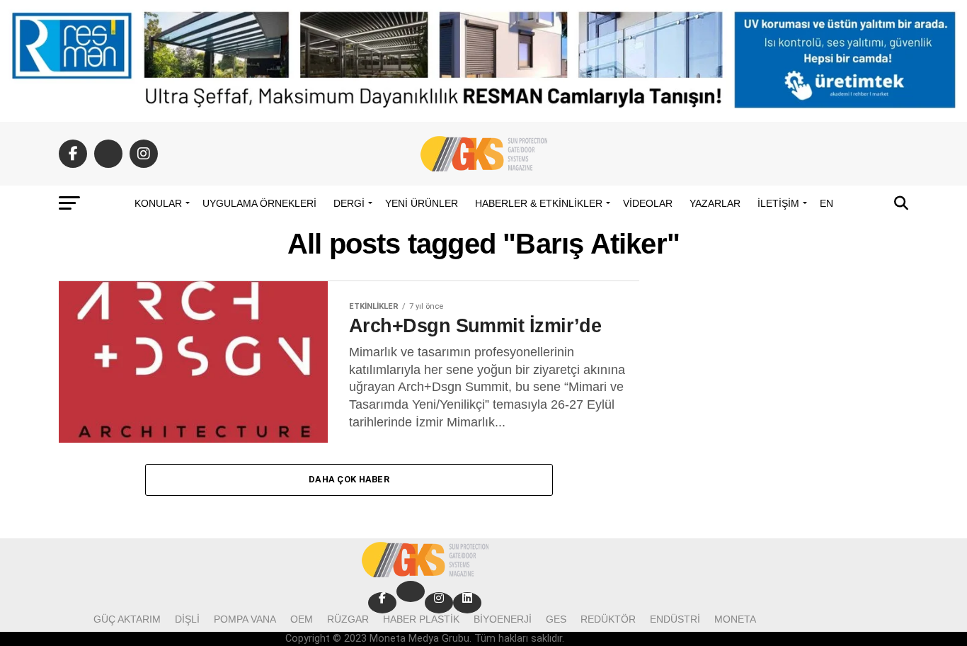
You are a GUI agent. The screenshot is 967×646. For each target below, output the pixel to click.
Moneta (735, 619)
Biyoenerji (503, 619)
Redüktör (608, 619)
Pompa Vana (245, 619)
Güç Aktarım (127, 619)
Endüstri (675, 619)
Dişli (187, 619)
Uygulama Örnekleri (259, 203)
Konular (158, 203)
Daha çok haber (349, 479)
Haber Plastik (421, 619)
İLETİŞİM (778, 203)
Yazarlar (715, 203)
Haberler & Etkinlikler (538, 203)
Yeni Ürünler (421, 203)
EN (826, 203)
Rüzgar (348, 619)
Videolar (648, 203)
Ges (556, 619)
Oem (301, 619)
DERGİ (349, 203)
